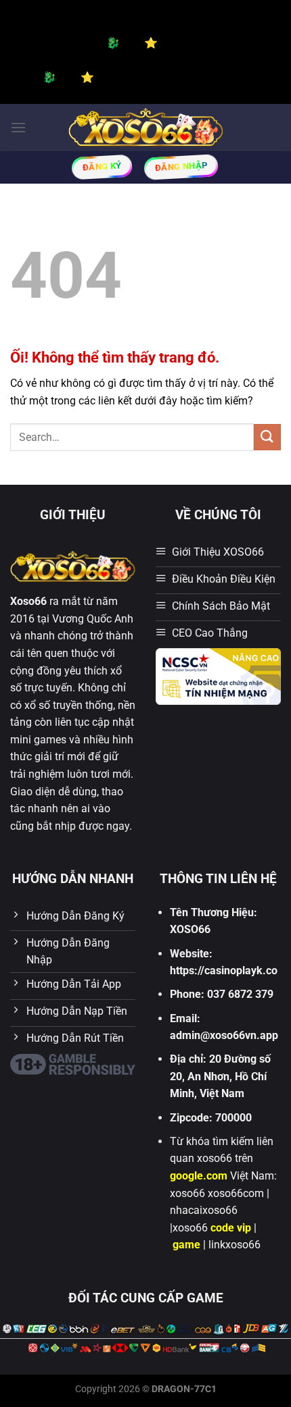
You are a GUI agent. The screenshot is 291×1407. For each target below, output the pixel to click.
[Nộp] (267, 437)
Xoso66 (28, 601)
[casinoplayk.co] (145, 127)
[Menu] (18, 127)
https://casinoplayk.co (223, 970)
